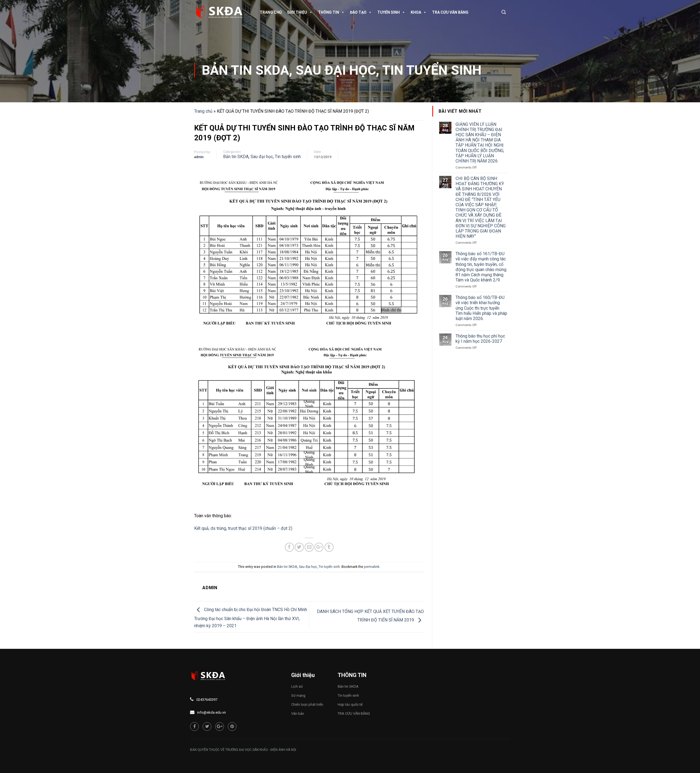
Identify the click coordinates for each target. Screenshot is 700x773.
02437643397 (206, 700)
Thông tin (328, 12)
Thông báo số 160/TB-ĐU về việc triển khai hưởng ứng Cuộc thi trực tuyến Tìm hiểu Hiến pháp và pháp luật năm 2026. (481, 308)
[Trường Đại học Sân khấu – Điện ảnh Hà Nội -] (221, 12)
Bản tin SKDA (245, 70)
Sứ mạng (298, 695)
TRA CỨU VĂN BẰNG (450, 12)
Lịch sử (297, 686)
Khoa (416, 12)
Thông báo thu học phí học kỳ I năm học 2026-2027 (480, 338)
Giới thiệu (297, 12)
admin (198, 157)
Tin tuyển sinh (432, 70)
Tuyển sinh (388, 12)
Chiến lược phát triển (307, 704)
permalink (371, 567)
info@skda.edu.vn (211, 712)
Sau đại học (336, 70)
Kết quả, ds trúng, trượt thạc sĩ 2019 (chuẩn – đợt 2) (243, 528)
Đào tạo (358, 12)
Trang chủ (271, 12)
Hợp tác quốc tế (350, 704)
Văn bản (297, 713)
